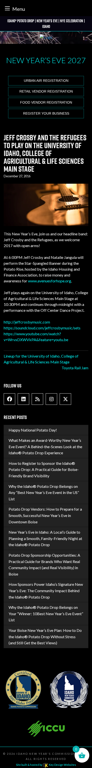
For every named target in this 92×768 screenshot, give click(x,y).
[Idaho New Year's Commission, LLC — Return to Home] (46, 37)
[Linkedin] (23, 399)
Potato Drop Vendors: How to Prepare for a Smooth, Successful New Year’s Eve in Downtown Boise (45, 515)
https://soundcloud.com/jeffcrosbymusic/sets (42, 327)
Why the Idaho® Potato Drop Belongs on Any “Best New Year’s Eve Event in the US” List (44, 492)
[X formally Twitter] (65, 399)
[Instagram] (51, 399)
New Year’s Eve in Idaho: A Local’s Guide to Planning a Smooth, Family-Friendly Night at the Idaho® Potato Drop (45, 538)
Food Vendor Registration (46, 102)
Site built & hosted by (46, 764)
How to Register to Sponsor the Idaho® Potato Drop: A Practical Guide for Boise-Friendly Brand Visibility (44, 469)
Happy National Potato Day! (33, 430)
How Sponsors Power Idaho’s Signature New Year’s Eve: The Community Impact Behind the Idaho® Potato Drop (46, 590)
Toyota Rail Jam (75, 367)
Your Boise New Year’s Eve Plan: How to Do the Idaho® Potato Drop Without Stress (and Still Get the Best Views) (45, 636)
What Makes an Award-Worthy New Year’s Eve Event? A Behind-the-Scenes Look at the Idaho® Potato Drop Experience (45, 446)
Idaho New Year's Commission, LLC (50, 753)
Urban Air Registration (46, 81)
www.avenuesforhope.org (49, 280)
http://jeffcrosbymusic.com (27, 322)
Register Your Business (46, 113)
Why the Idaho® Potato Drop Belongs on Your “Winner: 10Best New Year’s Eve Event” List (46, 613)
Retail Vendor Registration (46, 91)
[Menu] (7, 8)
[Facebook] (9, 399)
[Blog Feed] (37, 399)
